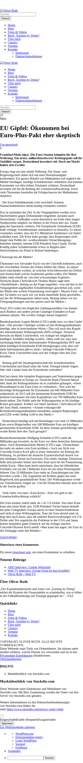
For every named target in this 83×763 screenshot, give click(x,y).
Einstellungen (13, 659)
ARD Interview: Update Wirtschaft (29, 567)
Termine (13, 46)
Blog (11, 28)
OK (2, 659)
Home (11, 25)
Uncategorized (9, 144)
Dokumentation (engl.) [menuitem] (29, 737)
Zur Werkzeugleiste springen (17, 727)
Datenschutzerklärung (28, 56)
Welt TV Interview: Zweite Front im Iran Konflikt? (39, 570)
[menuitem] (45, 758)
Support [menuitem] (20, 744)
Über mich (14, 39)
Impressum (22, 52)
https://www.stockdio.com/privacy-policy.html (35, 709)
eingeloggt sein (21, 552)
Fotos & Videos (17, 32)
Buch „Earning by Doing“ (24, 35)
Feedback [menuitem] (21, 747)
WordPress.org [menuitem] (24, 733)
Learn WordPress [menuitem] (25, 740)
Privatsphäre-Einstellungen (16, 655)
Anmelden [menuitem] (14, 751)
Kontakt (13, 49)
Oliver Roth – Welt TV (22, 574)
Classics (13, 42)
